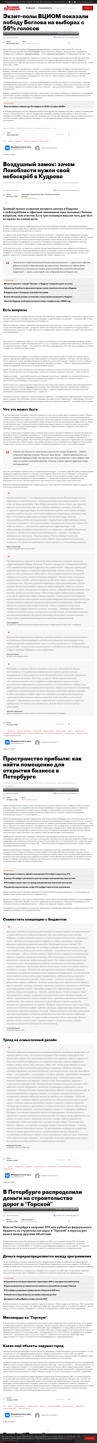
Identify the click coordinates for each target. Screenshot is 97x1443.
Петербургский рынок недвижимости (15, 733)
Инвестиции (77, 1167)
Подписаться (47, 2)
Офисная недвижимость (36, 733)
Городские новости (82, 733)
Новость (26, 141)
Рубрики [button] (30, 8)
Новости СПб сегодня (24, 731)
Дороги (10, 1406)
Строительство (80, 731)
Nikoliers (30, 387)
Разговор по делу (19, 1167)
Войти (87, 8)
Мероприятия (61, 8)
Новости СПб (44, 141)
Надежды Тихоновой (55, 54)
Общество (18, 141)
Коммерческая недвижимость (12, 735)
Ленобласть (11, 731)
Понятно (89, 1438)
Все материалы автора (30, 43)
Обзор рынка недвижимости (54, 733)
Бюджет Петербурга (54, 1406)
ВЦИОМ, (36, 52)
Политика (34, 141)
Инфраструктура (19, 1406)
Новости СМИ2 (9, 154)
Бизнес (70, 731)
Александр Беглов (35, 49)
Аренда (10, 1167)
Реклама (73, 8)
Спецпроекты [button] (45, 8)
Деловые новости (49, 731)
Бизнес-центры (61, 731)
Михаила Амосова (32, 54)
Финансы (43, 1406)
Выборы (10, 141)
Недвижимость (70, 733)
